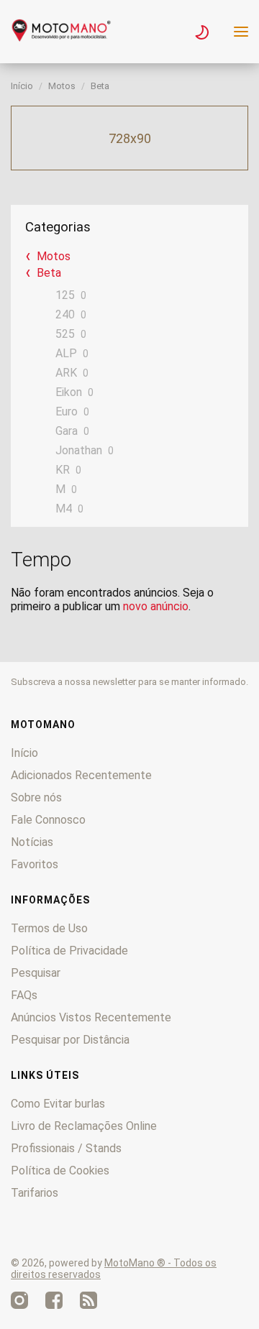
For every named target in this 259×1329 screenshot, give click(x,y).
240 (65, 314)
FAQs (24, 995)
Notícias (32, 842)
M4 (63, 508)
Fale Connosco (48, 820)
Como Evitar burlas (58, 1103)
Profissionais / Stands (66, 1148)
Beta (100, 86)
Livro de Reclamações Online (84, 1126)
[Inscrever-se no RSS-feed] (88, 1300)
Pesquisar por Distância (70, 1040)
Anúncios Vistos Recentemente (91, 1017)
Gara (66, 431)
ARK (66, 373)
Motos (62, 86)
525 (65, 334)
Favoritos (34, 864)
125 (65, 295)
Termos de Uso (49, 928)
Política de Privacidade (69, 950)
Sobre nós (36, 797)
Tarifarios (34, 1193)
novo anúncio (155, 606)
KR (62, 470)
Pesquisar (35, 973)
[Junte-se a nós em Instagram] (19, 1300)
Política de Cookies (60, 1170)
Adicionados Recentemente (81, 775)
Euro (66, 411)
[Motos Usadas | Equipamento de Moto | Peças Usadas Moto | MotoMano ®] (61, 38)
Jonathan (78, 450)
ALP (66, 353)
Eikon (68, 392)
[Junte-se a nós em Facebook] (54, 1300)
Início (22, 86)
